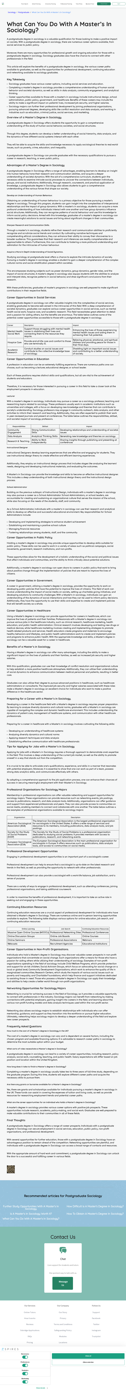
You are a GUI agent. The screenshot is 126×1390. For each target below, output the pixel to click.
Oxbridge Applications (29, 1330)
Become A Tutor (90, 4)
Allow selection (88, 1362)
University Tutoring (50, 4)
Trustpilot (96, 1336)
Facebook (96, 1318)
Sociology (12, 12)
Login (118, 4)
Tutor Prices (79, 4)
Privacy (63, 1318)
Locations (63, 1342)
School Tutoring (36, 4)
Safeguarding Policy (63, 1330)
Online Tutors (30, 1312)
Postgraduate (23, 12)
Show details (40, 1388)
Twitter (96, 1324)
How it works (29, 1318)
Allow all (88, 1356)
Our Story (63, 1312)
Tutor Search (24, 4)
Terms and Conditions (63, 1324)
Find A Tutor (104, 4)
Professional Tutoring (66, 4)
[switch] (25, 1365)
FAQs (30, 1336)
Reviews (29, 1324)
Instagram (96, 1330)
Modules (63, 1336)
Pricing (30, 1342)
